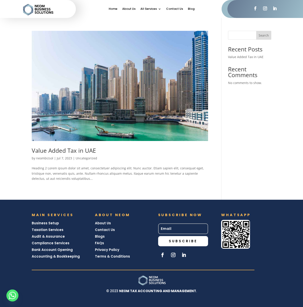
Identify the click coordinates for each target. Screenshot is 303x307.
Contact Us (174, 9)
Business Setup (46, 223)
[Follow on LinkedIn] (275, 8)
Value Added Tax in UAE (64, 150)
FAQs (99, 243)
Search (264, 35)
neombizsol (44, 158)
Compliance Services (50, 243)
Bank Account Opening (52, 249)
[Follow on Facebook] (255, 8)
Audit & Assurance (48, 236)
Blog (191, 9)
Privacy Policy (107, 249)
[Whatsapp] (12, 295)
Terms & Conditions (112, 256)
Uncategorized (86, 158)
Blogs (100, 236)
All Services (148, 9)
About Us (129, 9)
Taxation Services (47, 229)
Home (113, 9)
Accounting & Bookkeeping (56, 256)
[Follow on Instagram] (265, 8)
